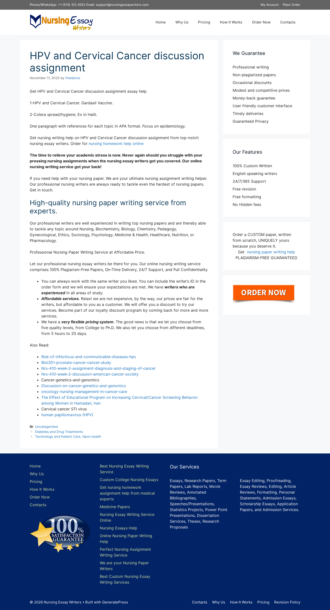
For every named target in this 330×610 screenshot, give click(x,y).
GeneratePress (115, 602)
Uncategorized (46, 427)
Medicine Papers (115, 506)
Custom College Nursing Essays (129, 479)
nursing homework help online (116, 143)
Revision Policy (287, 602)
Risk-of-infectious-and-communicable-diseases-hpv (88, 356)
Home (161, 22)
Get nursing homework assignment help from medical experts (127, 493)
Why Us (181, 22)
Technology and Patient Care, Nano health (68, 436)
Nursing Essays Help (118, 528)
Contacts (287, 22)
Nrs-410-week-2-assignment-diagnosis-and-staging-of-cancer (98, 368)
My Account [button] (270, 5)
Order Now (261, 22)
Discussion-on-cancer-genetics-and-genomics (83, 385)
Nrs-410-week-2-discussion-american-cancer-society (90, 374)
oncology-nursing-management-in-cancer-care (84, 391)
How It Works (231, 22)
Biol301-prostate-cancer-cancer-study (76, 362)
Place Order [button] (291, 5)
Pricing (204, 22)
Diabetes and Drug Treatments (59, 432)
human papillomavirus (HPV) (67, 414)
